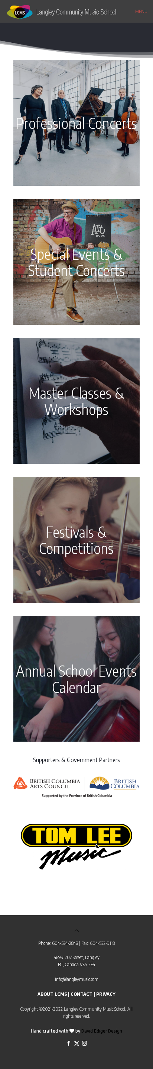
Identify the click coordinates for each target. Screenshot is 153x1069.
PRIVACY (105, 994)
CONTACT (81, 994)
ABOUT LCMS (52, 994)
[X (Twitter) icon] (76, 1043)
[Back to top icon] (76, 930)
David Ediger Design (101, 1031)
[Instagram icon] (84, 1043)
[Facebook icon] (69, 1043)
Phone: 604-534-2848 (58, 943)
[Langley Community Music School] (69, 11)
